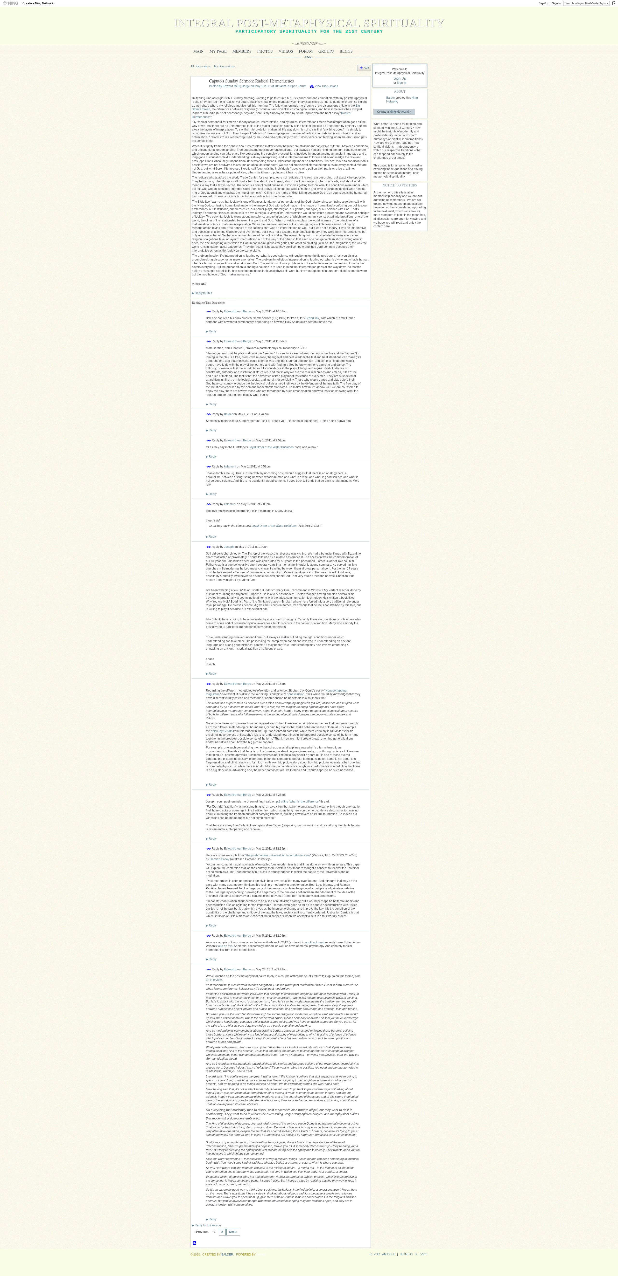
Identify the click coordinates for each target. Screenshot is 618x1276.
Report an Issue (383, 1254)
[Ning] (10, 3)
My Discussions (224, 66)
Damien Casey (219, 859)
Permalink (208, 311)
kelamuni (230, 466)
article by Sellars (221, 731)
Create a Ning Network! (38, 3)
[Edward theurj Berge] (198, 92)
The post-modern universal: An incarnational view (278, 855)
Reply (211, 331)
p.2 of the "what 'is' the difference (297, 801)
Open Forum (298, 86)
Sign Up (544, 3)
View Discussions (326, 86)
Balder (228, 414)
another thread (314, 942)
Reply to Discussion (206, 1225)
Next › (233, 1232)
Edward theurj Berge (236, 86)
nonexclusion (295, 694)
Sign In (556, 3)
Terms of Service (413, 1254)
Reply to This (202, 293)
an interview (214, 979)
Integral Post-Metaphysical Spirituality (309, 22)
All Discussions (200, 66)
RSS (194, 1243)
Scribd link (312, 318)
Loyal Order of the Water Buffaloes (271, 447)
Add (366, 67)
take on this (225, 946)
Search (613, 3)
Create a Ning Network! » (394, 111)
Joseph (229, 546)
